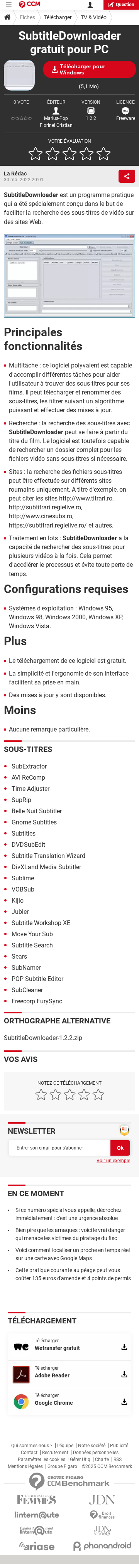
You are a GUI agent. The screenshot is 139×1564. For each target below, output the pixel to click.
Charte (102, 1459)
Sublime (23, 878)
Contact (29, 1452)
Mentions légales (25, 1466)
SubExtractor (29, 766)
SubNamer (26, 967)
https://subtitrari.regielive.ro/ (48, 525)
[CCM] (29, 5)
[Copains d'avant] (37, 1530)
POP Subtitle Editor (37, 979)
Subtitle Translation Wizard (48, 856)
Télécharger (58, 17)
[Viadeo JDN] (102, 1530)
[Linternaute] (37, 1515)
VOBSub (23, 889)
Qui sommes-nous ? (32, 1445)
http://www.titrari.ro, (86, 498)
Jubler (20, 911)
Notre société (91, 1445)
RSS (118, 1459)
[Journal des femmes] (37, 1500)
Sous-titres (28, 749)
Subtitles (24, 833)
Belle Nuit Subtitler (37, 811)
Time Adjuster (30, 788)
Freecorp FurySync (37, 1001)
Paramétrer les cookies (41, 1459)
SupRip (21, 800)
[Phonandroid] (102, 1546)
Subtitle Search (32, 945)
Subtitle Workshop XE (41, 923)
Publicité (119, 1445)
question (125, 4)
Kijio (18, 900)
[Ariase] (37, 1546)
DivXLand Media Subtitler (46, 867)
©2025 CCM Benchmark (107, 1466)
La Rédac (15, 173)
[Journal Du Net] (102, 1500)
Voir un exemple (113, 1160)
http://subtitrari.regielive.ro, (45, 507)
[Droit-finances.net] (102, 1515)
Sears (19, 956)
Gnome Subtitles (34, 822)
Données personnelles (96, 1452)
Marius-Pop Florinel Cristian (56, 122)
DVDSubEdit (28, 844)
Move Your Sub (32, 934)
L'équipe (65, 1445)
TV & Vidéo (94, 17)
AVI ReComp (28, 777)
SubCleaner (27, 990)
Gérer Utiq (80, 1459)
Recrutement (55, 1452)
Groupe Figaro (62, 1466)
